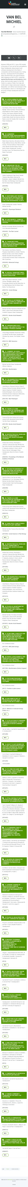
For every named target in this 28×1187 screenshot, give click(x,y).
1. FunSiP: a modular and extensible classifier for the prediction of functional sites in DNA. (14, 1142)
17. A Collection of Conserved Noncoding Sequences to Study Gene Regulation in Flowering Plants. (14, 723)
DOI (5, 127)
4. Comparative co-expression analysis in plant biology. (14, 1074)
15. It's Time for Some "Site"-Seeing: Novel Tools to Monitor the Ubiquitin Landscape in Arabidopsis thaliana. (14, 771)
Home (3, 1169)
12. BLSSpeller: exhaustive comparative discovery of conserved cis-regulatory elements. (14, 861)
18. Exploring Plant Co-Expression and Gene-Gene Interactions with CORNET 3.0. (14, 700)
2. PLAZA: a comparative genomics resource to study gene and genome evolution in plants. (14, 1119)
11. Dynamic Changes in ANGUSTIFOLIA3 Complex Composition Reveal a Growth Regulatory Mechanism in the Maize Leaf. (14, 888)
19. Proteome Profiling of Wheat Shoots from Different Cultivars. (14, 680)
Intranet (14, 1184)
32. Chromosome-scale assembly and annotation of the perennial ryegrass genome (14, 327)
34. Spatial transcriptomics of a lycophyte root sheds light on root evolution (14, 274)
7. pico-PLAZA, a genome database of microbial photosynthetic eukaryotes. (14, 996)
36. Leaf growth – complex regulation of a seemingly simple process (14, 221)
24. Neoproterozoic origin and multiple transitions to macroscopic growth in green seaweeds (14, 546)
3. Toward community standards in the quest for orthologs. (14, 1095)
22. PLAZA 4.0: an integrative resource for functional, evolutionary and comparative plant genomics (14, 608)
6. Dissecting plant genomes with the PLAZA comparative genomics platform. (14, 1020)
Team (7, 1169)
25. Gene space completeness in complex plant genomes (14, 524)
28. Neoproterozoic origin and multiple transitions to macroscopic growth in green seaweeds (14, 436)
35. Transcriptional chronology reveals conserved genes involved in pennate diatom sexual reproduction (14, 244)
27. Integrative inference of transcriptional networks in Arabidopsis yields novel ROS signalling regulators (14, 471)
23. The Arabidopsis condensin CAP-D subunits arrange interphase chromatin (14, 578)
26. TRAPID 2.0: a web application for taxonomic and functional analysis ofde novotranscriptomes (14, 500)
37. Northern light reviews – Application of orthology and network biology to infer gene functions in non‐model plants (14, 198)
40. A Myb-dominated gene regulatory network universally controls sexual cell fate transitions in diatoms (14, 101)
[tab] (14, 101)
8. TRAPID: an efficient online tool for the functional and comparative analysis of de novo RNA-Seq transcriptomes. (14, 973)
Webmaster (10, 1179)
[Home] (14, 3)
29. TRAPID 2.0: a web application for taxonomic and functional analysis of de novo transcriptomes (14, 411)
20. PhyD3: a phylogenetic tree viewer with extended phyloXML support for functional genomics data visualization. (14, 659)
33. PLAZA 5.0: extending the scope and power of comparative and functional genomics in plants (14, 302)
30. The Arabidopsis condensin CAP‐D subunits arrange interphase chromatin (14, 380)
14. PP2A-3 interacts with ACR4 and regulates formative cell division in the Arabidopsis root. (14, 799)
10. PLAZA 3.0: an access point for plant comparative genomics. (14, 918)
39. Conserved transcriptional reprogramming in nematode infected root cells (14, 135)
